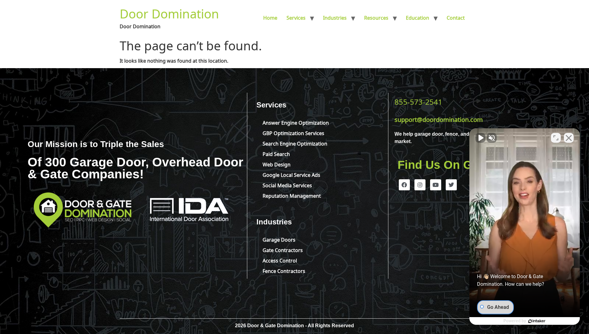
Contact (456, 17)
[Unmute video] (480, 138)
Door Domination (169, 12)
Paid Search (276, 153)
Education (417, 17)
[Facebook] (404, 184)
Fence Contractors (284, 270)
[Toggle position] (556, 138)
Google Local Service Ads (291, 174)
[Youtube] (435, 184)
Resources (376, 17)
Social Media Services (287, 185)
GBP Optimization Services (293, 132)
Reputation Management (292, 195)
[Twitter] (451, 184)
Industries (335, 17)
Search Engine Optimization (295, 143)
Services (296, 17)
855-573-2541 (418, 101)
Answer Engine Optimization (296, 122)
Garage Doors (279, 239)
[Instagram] (419, 184)
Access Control (280, 260)
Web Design (277, 164)
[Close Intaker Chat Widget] (569, 138)
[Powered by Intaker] (537, 321)
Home (270, 17)
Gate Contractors (283, 249)
